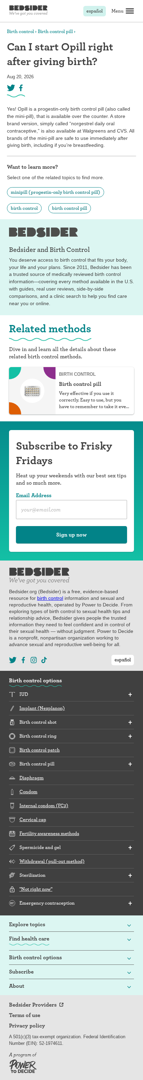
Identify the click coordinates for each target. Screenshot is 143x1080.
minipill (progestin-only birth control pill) (55, 192)
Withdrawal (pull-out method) (52, 861)
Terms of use (24, 1015)
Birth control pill (55, 31)
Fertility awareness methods (49, 833)
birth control (24, 208)
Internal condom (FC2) (43, 805)
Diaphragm (31, 777)
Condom (28, 791)
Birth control (20, 31)
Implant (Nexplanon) (42, 708)
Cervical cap (32, 819)
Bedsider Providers (33, 1005)
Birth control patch (39, 750)
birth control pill (69, 208)
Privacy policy (27, 1026)
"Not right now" (35, 889)
